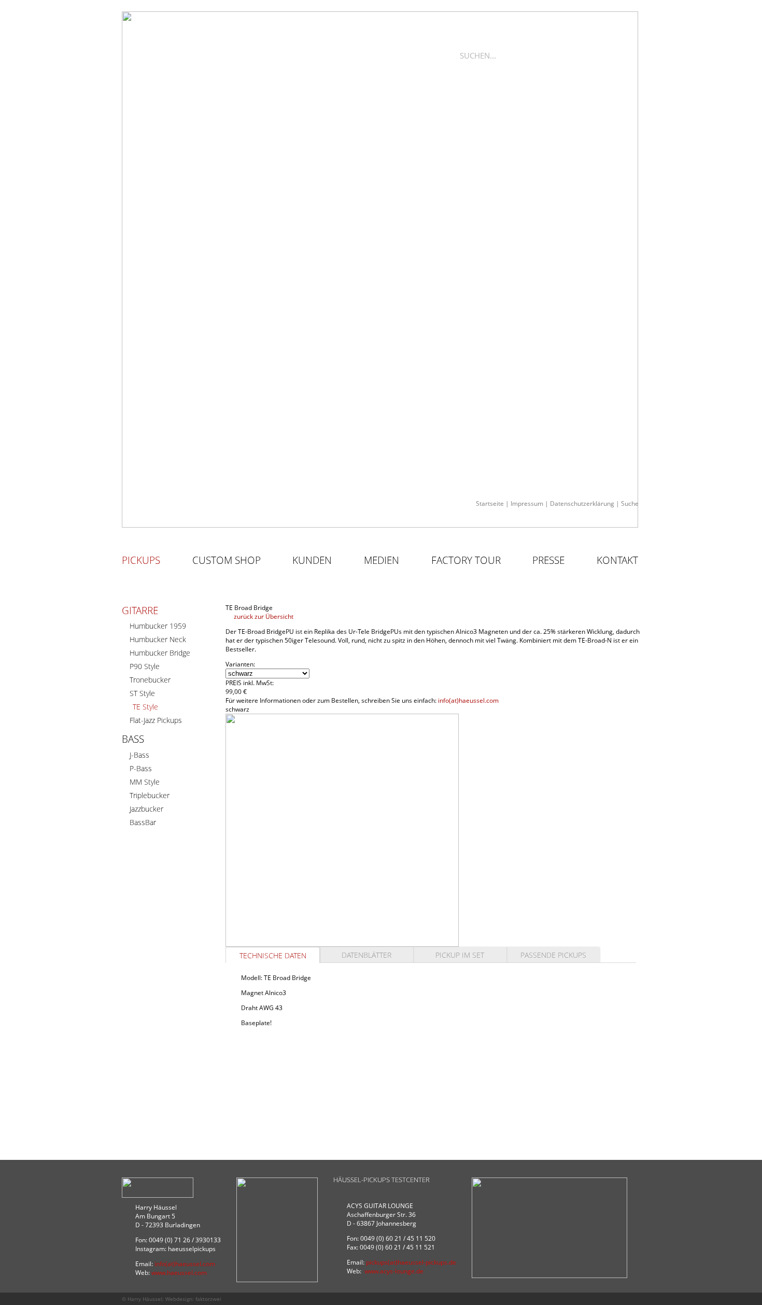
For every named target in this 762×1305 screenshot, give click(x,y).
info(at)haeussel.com (468, 700)
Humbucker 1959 (158, 626)
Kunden (312, 560)
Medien (381, 560)
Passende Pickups (553, 955)
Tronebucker (150, 680)
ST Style (142, 693)
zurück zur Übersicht (262, 616)
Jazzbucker (146, 809)
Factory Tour (466, 560)
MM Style (145, 782)
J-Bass (139, 755)
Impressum (527, 503)
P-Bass (141, 768)
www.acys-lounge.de (394, 1271)
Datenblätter (366, 955)
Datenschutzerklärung (582, 503)
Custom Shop (226, 560)
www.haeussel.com (179, 1272)
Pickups (141, 560)
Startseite (490, 503)
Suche (630, 503)
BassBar (143, 822)
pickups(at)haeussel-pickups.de (411, 1262)
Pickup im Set (459, 955)
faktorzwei (208, 1298)
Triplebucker (150, 795)
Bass (133, 739)
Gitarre (140, 610)
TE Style (145, 707)
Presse (548, 560)
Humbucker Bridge (160, 653)
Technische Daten (272, 955)
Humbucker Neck (158, 639)
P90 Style (145, 666)
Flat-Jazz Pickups (156, 720)
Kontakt (617, 560)
